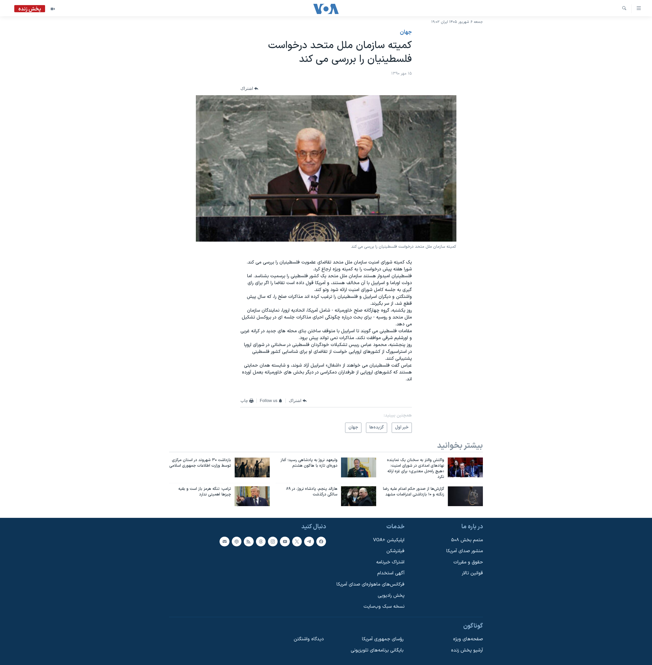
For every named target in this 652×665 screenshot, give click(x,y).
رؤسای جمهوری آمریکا (382, 639)
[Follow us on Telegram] (309, 541)
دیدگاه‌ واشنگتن (309, 639)
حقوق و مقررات (468, 562)
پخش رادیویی (391, 595)
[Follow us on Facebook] (321, 541)
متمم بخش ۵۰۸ (467, 539)
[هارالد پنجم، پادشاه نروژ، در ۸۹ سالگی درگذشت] (358, 496)
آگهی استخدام (390, 573)
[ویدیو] (52, 9)
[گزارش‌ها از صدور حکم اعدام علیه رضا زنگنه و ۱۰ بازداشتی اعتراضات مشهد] (465, 496)
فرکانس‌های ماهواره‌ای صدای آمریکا (370, 584)
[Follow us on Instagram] (273, 541)
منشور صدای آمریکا (464, 551)
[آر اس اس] (248, 541)
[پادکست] (236, 541)
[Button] (249, 88)
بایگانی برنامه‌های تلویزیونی (377, 650)
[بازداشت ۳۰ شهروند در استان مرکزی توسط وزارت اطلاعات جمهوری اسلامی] (252, 467)
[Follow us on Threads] (261, 541)
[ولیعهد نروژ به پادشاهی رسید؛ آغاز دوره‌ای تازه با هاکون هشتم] (358, 467)
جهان (406, 32)
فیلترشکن (395, 551)
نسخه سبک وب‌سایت (383, 606)
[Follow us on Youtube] (285, 541)
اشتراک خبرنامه (390, 562)
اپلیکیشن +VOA (388, 539)
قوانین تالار (472, 573)
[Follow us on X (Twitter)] (297, 541)
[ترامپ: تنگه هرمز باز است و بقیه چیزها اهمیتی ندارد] (252, 496)
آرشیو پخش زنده (467, 650)
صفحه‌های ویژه (468, 639)
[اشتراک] (224, 541)
